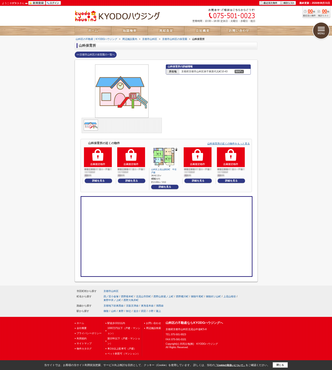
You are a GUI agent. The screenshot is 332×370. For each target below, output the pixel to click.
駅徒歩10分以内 (116, 323)
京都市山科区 (111, 291)
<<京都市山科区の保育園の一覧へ (96, 54)
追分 (136, 311)
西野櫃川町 (182, 296)
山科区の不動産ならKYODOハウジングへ (194, 322)
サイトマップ (84, 343)
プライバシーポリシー (89, 333)
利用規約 (82, 338)
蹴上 (158, 311)
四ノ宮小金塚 (111, 296)
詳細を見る (98, 180)
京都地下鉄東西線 (114, 305)
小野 (151, 311)
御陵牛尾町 (197, 296)
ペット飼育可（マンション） (123, 353)
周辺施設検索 (153, 328)
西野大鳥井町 (131, 300)
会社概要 (82, 328)
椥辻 (128, 311)
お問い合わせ (153, 323)
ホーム (80, 323)
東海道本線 (147, 305)
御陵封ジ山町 (213, 296)
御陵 (106, 311)
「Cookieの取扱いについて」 (230, 365)
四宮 (143, 311)
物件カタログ (84, 348)
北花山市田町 (143, 296)
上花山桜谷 (229, 296)
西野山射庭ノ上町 (163, 296)
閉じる (280, 364)
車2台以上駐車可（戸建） (121, 348)
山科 (113, 311)
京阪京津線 (132, 305)
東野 (121, 311)
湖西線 (160, 305)
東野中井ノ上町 (112, 300)
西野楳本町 (127, 296)
